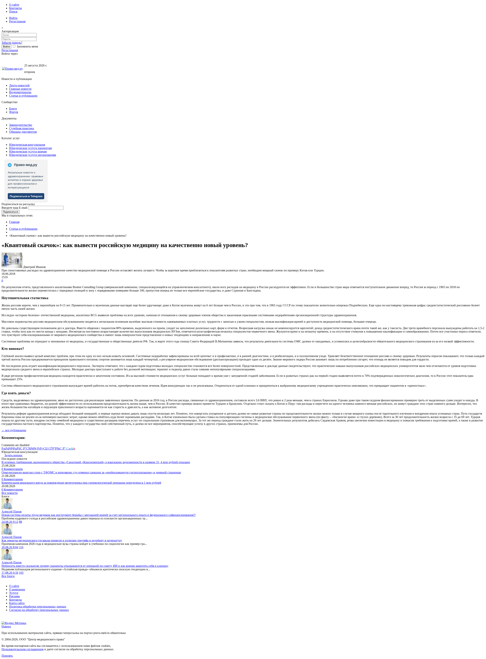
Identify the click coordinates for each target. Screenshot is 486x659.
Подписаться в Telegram (26, 196)
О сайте (14, 4)
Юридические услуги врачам (28, 151)
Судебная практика (21, 128)
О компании (17, 589)
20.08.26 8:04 (10, 547)
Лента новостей (19, 85)
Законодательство (20, 124)
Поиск (13, 11)
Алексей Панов (12, 511)
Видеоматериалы (20, 92)
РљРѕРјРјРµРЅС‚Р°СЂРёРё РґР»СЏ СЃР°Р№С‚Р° (38, 448)
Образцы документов (23, 131)
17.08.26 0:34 (10, 572)
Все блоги (8, 576)
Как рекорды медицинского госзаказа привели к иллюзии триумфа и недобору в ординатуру (62, 540)
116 (21, 547)
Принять (7, 655)
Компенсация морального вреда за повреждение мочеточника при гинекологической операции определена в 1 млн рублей (81, 482)
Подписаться (10, 211)
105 (21, 572)
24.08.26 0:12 (10, 521)
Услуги (13, 592)
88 (20, 521)
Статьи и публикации (23, 95)
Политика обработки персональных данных (37, 606)
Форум (13, 112)
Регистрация (17, 21)
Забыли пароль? (12, 42)
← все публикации (14, 430)
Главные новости (20, 88)
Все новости (10, 493)
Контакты (15, 8)
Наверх (6, 626)
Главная (14, 222)
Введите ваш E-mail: (15, 207)
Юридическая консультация (27, 144)
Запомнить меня (27, 46)
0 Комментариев (12, 469)
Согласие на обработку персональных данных (39, 610)
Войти (13, 18)
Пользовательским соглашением (22, 649)
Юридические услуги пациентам (30, 148)
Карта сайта (16, 603)
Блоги (13, 108)
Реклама (14, 596)
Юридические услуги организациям (32, 154)
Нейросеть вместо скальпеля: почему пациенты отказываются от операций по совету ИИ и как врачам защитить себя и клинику (85, 565)
